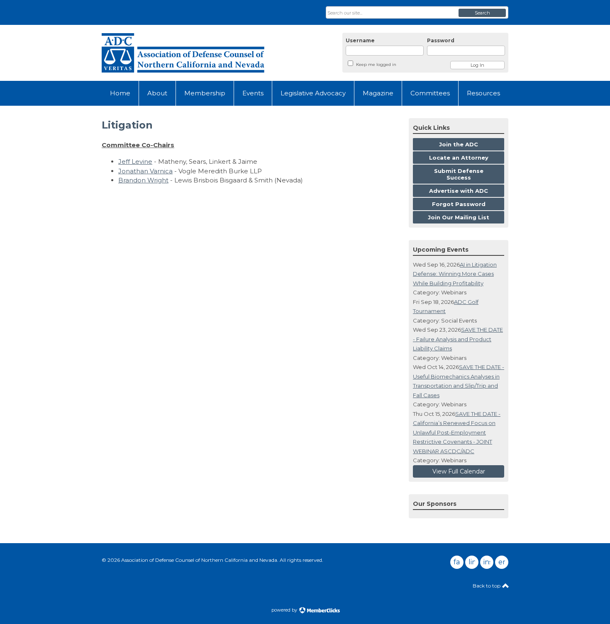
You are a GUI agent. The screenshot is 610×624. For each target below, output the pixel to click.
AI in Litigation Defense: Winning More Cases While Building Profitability (455, 274)
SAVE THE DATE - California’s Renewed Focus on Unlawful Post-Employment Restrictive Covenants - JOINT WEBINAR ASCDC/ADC (456, 432)
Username (360, 40)
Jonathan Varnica (145, 171)
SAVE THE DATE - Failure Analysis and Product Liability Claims (458, 339)
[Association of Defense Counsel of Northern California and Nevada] (183, 53)
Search (482, 13)
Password (440, 40)
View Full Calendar (458, 471)
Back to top (487, 586)
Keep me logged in (376, 64)
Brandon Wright (143, 180)
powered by (284, 610)
